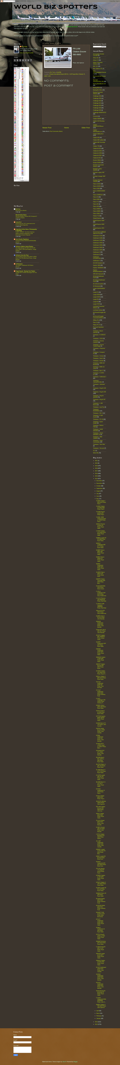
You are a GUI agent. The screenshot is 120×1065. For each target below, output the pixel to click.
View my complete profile (26, 52)
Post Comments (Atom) (56, 131)
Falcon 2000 (96, 188)
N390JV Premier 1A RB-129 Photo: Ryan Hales (100, 526)
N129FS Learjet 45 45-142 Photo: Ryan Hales (101, 889)
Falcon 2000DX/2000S (99, 191)
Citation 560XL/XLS (98, 133)
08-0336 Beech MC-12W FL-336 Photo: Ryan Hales (100, 759)
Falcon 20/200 (97, 186)
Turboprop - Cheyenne (99, 348)
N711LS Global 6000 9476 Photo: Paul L (100, 797)
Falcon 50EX (96, 199)
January (98, 1018)
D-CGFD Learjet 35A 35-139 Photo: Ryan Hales (100, 777)
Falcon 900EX (97, 211)
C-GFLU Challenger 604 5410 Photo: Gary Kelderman (101, 593)
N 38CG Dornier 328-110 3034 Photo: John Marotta (100, 829)
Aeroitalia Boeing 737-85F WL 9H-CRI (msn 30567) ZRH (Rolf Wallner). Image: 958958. (26, 249)
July (97, 493)
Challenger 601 (97, 103)
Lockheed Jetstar (97, 310)
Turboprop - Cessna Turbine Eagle (98, 345)
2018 (96, 468)
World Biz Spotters (56, 7)
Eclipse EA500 (97, 162)
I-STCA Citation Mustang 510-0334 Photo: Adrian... (100, 836)
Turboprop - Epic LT (98, 370)
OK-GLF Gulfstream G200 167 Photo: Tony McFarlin (100, 684)
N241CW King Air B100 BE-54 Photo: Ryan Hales (100, 993)
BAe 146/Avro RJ (97, 68)
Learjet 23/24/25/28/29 (99, 288)
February (99, 1015)
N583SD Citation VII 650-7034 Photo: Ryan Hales (100, 962)
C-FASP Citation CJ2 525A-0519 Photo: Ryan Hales (101, 533)
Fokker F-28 (96, 215)
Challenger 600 (97, 100)
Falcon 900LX (96, 213)
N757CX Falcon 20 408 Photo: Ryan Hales (100, 712)
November (99, 483)
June (97, 496)
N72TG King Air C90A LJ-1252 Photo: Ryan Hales (100, 936)
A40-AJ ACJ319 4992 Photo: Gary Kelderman (101, 612)
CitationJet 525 (97, 148)
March (98, 1013)
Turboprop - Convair (98, 356)
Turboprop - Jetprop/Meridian (97, 381)
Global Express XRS (98, 228)
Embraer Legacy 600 (98, 172)
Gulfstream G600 (97, 247)
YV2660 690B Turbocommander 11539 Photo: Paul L (101, 519)
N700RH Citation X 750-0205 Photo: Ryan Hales (100, 877)
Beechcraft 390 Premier (99, 76)
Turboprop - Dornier (98, 360)
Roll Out (18, 209)
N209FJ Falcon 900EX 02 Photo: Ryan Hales (100, 559)
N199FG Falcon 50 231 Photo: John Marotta (100, 617)
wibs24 (64, 1061)
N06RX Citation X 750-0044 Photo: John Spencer (101, 1006)
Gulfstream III (96, 254)
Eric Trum (24, 46)
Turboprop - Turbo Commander (98, 441)
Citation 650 (96, 137)
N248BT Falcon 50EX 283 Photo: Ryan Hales (100, 552)
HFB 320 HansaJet (98, 274)
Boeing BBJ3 (96, 87)
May (97, 498)
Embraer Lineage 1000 (99, 176)
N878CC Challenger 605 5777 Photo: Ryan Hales (100, 545)
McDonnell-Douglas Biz (99, 312)
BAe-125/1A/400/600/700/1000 (99, 72)
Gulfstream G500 (97, 242)
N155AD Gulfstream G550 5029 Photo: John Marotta (100, 977)
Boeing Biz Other (97, 90)
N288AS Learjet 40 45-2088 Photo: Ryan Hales (101, 539)
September (99, 488)
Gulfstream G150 (97, 235)
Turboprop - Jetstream (99, 384)
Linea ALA (18, 222)
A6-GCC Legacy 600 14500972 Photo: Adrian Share (100, 637)
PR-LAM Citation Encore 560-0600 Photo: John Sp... (100, 809)
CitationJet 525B (97, 153)
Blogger (75, 1061)
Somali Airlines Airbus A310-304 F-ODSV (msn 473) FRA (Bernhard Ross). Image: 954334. (26, 258)
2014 (96, 478)
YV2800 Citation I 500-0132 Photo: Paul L (101, 502)
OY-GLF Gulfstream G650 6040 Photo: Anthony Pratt (100, 693)
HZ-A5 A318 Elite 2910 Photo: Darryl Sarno (100, 587)
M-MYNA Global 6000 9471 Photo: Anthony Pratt (100, 907)
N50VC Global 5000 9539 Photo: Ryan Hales (100, 816)
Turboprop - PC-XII (98, 419)
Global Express (97, 218)
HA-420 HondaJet (98, 263)
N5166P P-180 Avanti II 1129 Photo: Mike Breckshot (100, 914)
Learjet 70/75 (96, 304)
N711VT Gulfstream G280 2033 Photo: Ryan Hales (100, 922)
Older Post (86, 128)
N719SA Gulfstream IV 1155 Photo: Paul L (100, 791)
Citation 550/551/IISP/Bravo (98, 125)
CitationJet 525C (97, 155)
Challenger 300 (97, 96)
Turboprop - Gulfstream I (99, 376)
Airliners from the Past (22, 255)
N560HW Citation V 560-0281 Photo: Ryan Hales (100, 659)
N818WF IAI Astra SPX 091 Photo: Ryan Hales (101, 943)
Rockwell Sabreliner (98, 327)
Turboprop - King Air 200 (99, 392)
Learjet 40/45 (96, 297)
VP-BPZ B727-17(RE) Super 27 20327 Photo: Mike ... (101, 746)
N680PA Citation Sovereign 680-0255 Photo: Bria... (100, 581)
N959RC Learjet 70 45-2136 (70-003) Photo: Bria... (101, 851)
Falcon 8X (95, 204)
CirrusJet (95, 116)
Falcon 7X (95, 201)
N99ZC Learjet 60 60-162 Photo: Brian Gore (100, 858)
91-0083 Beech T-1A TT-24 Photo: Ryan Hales (101, 771)
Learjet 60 (95, 301)
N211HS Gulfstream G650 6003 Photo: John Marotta (100, 985)
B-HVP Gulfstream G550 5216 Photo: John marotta (101, 969)
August (98, 491)
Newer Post (46, 128)
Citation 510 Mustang (98, 121)
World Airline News (21, 215)
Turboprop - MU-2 (98, 413)
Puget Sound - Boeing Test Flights (25, 271)
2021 (96, 460)
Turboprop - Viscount (98, 448)
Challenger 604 (97, 105)
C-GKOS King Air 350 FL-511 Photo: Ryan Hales (100, 949)
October (98, 486)
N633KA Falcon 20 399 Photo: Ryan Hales (101, 895)
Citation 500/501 (97, 118)
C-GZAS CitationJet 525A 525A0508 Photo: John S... (101, 1000)
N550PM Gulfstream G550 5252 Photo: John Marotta (100, 624)
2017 (96, 471)
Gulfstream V (96, 260)
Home (66, 128)
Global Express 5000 (98, 220)
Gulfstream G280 (97, 238)
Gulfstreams (19, 264)
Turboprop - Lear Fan (98, 407)
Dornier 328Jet (97, 160)
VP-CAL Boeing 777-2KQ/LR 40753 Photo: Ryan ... (100, 871)
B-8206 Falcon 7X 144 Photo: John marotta (101, 724)
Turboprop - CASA (98, 338)
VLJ (94, 450)
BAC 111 (95, 66)
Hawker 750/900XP (98, 267)
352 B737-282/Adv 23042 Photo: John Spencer (101, 803)
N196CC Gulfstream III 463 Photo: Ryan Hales (100, 930)
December (99, 480)
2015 (96, 476)
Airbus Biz (96, 57)
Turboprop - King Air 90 (99, 399)
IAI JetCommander (98, 283)
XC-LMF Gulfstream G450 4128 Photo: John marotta (100, 843)
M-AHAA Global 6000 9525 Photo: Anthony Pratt (100, 901)
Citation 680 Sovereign (99, 142)
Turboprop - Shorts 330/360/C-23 (98, 433)
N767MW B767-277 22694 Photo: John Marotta (100, 753)
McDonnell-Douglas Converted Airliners (98, 317)
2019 (96, 465)
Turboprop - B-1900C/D (99, 334)
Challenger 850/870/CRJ (99, 112)
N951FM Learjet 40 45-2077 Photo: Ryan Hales (100, 956)
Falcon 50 (95, 197)
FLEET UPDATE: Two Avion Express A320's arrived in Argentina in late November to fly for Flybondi (25, 233)
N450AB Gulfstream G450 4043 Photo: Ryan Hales (100, 651)
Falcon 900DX (97, 208)
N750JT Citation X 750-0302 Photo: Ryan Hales (101, 884)
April (97, 1010)
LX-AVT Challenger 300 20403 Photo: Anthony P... (100, 700)
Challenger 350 (97, 98)
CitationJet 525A (97, 150)
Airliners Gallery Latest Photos (24, 246)
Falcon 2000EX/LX (98, 194)
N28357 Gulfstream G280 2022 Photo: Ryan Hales (100, 566)
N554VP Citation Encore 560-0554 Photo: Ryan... (100, 666)
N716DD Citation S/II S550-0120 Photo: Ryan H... (101, 672)
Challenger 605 (97, 107)
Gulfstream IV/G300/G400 (97, 257)
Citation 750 (96, 146)
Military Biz (96, 320)
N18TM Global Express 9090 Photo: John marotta (100, 730)
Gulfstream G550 (97, 245)
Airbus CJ (95, 60)
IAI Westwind (96, 286)
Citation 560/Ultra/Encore (97, 130)
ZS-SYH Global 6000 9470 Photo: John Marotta (100, 822)
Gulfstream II (96, 252)
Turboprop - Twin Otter (99, 444)
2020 (96, 463)
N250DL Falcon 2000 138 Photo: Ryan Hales (101, 707)
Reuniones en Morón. (21, 210)
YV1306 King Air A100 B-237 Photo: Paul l (100, 513)
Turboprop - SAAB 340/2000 (98, 430)
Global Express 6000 (98, 224)
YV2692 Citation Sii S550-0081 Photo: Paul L (100, 508)
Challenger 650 (97, 110)
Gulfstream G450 (97, 240)
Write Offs (95, 453)
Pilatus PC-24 (96, 324)
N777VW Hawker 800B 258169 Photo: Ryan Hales (100, 718)
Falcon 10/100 (97, 183)
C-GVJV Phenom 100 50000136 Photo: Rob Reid (101, 600)
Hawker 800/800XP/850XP (98, 270)
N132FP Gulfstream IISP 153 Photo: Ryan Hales (101, 644)
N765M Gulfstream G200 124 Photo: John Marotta (100, 738)
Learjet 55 (95, 299)
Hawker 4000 (96, 265)
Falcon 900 (96, 206)
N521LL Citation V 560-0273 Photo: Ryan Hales (101, 678)
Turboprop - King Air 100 (99, 388)
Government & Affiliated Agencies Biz (99, 232)
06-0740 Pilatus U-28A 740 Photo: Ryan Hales (101, 766)
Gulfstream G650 (97, 249)
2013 (96, 1021)
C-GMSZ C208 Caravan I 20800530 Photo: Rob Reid (101, 606)
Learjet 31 (95, 292)
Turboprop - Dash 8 (98, 358)
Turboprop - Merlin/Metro (96, 410)
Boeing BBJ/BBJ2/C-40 (99, 83)
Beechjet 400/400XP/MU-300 (98, 80)
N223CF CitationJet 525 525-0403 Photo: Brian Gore (101, 864)
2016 (96, 473)
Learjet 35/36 (96, 294)
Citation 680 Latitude (98, 140)
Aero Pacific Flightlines (22, 239)
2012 (96, 1024)
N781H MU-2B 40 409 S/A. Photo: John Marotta (101, 631)
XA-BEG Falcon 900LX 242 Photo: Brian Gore (100, 574)
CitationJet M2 (97, 157)
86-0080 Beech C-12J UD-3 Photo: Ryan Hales (101, 784)
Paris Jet (95, 322)
